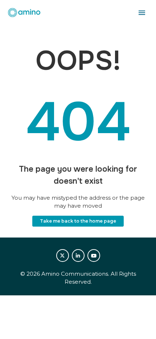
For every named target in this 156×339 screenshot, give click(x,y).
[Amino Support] (24, 13)
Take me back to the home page (78, 221)
